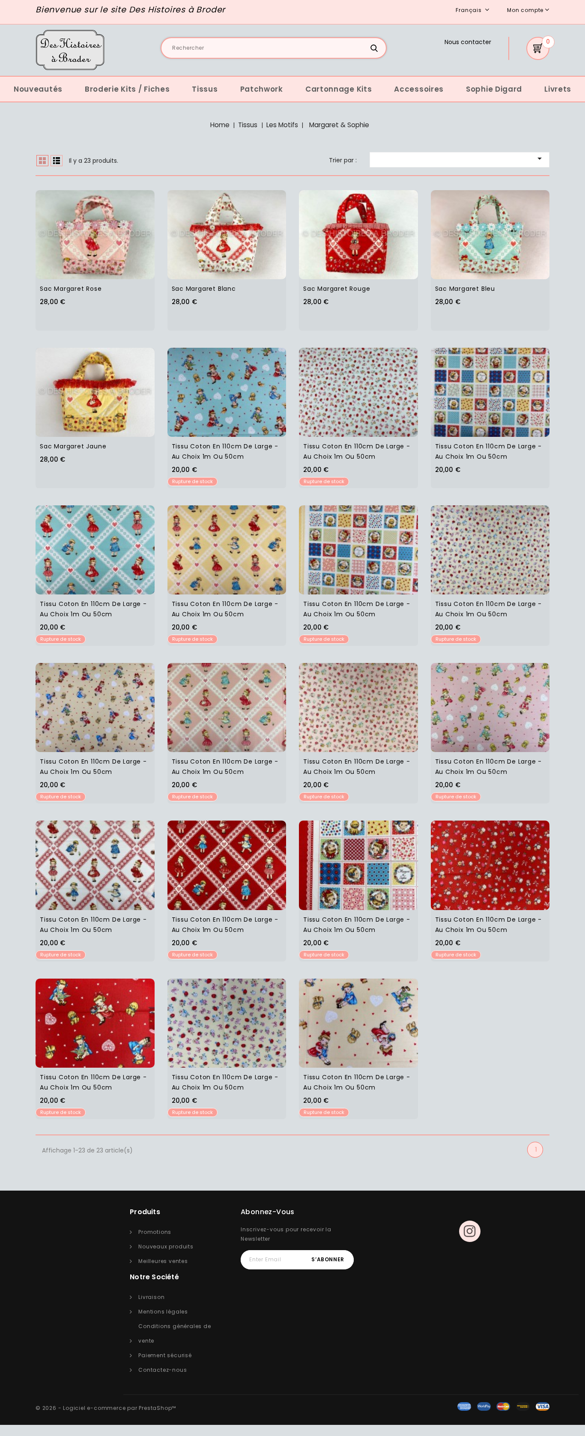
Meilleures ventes (163, 1261)
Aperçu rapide (78, 229)
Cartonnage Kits (338, 89)
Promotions (154, 1232)
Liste (56, 160)
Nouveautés (38, 89)
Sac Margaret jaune (73, 446)
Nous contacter (468, 42)
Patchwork (261, 89)
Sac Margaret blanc (204, 288)
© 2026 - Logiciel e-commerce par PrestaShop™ (106, 1408)
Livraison (151, 1297)
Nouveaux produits (166, 1246)
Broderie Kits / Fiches (127, 89)
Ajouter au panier (112, 229)
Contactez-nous (162, 1369)
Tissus (205, 89)
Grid (42, 160)
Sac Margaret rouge (336, 288)
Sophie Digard (494, 89)
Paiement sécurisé (165, 1355)
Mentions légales (163, 1311)
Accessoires (419, 89)
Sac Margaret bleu (465, 288)
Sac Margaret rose (71, 288)
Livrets (557, 89)
